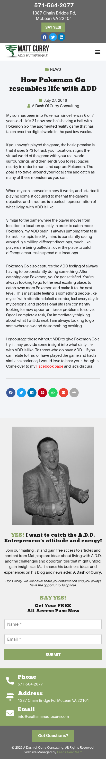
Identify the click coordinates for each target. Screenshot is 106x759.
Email (26, 710)
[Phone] (10, 681)
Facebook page (49, 366)
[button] (97, 51)
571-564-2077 (54, 5)
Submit (53, 654)
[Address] (10, 697)
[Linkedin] (61, 37)
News (55, 69)
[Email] (10, 713)
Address (30, 694)
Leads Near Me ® (69, 752)
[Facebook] (44, 37)
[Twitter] (53, 37)
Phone (27, 677)
